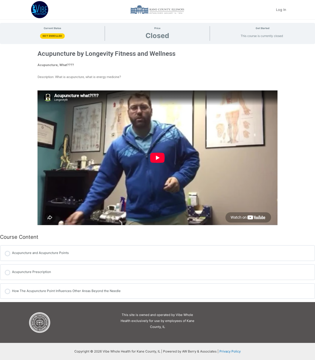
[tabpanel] (157, 137)
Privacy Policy (230, 351)
